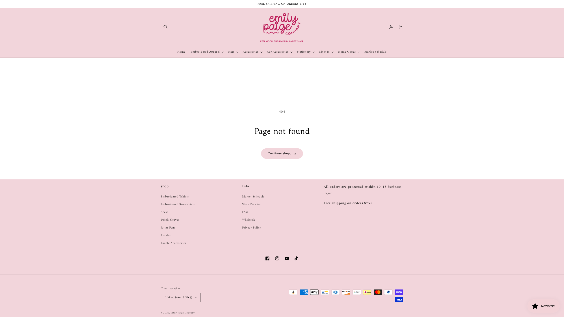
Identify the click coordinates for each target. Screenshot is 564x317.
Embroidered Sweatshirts (178, 204)
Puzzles (166, 235)
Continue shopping (282, 154)
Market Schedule (253, 196)
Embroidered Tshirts (175, 196)
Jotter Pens (168, 227)
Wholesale (248, 220)
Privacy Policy (251, 227)
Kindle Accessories (173, 243)
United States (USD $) (178, 297)
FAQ (245, 212)
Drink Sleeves (170, 220)
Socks (165, 212)
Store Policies (251, 204)
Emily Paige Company (183, 313)
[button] (166, 27)
